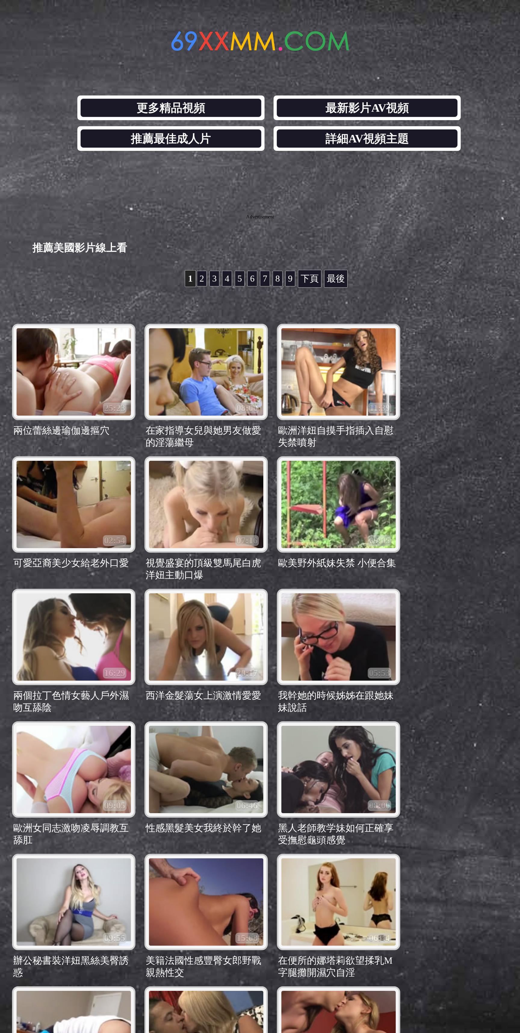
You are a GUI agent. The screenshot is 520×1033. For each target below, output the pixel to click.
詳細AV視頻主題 (367, 138)
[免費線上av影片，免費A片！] (260, 47)
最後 (336, 278)
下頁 (310, 278)
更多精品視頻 (171, 107)
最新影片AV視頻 (367, 107)
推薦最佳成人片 (171, 138)
